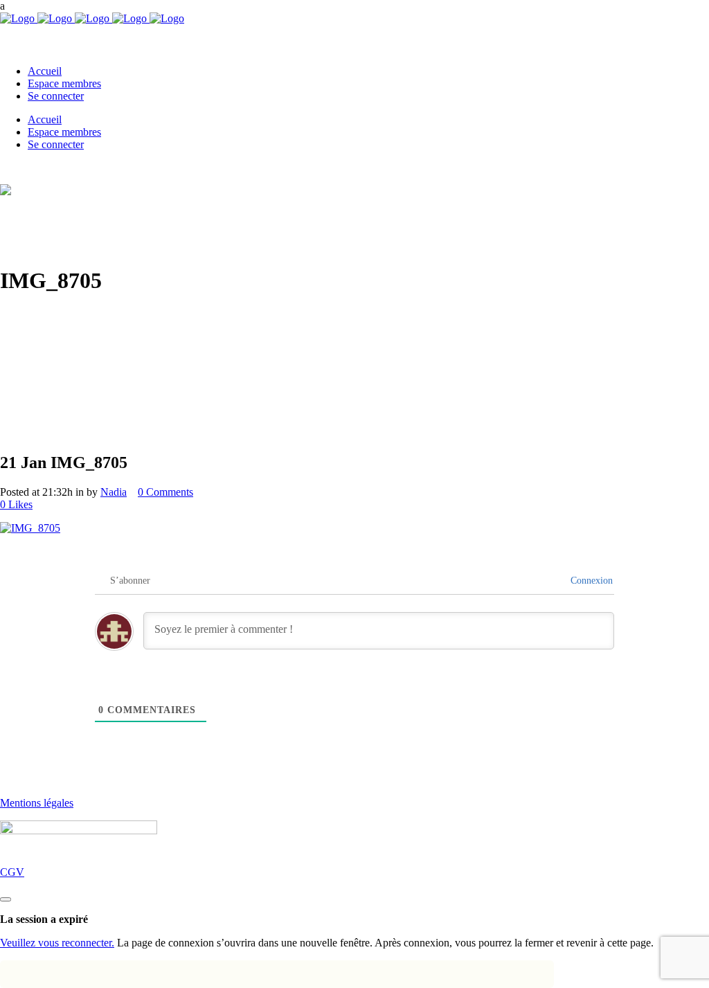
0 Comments (165, 492)
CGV (12, 872)
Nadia (113, 492)
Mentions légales (36, 803)
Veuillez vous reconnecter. (57, 943)
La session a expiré (44, 919)
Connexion (592, 580)
